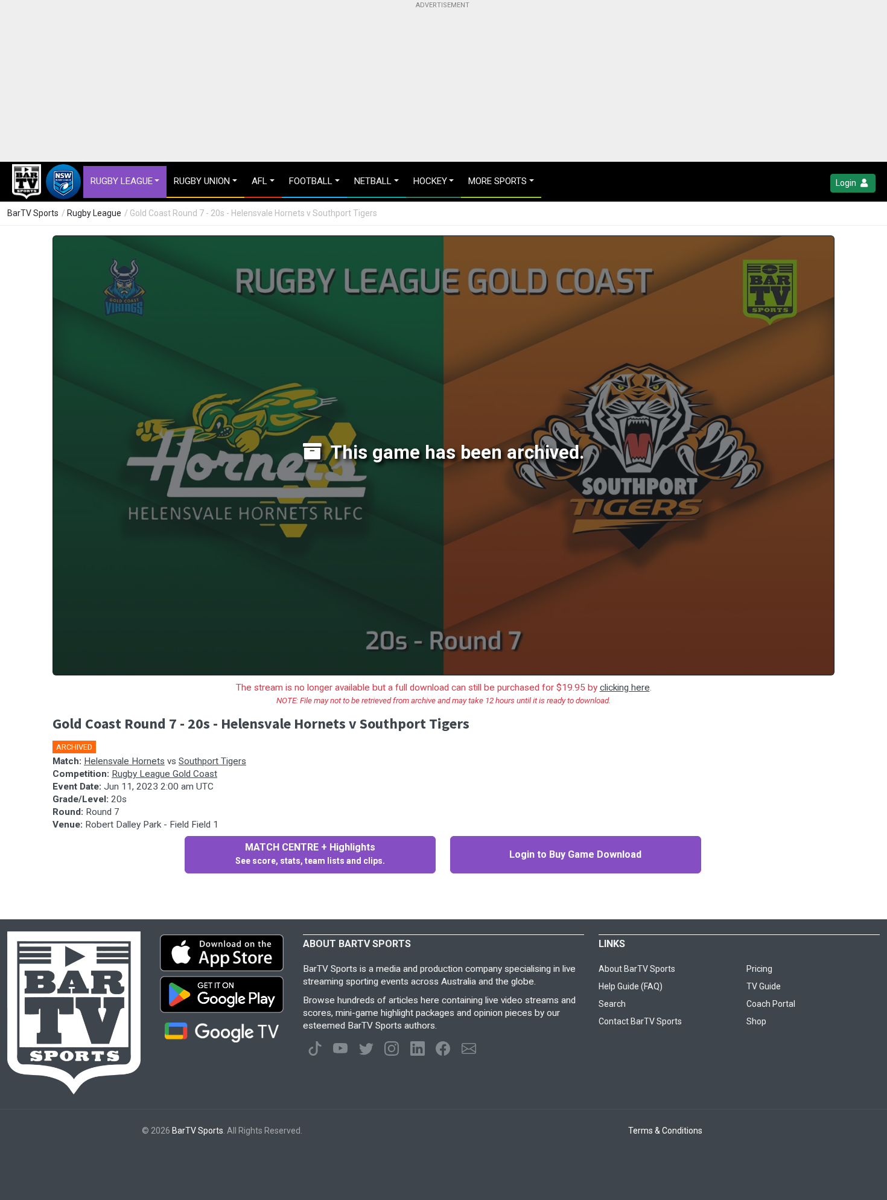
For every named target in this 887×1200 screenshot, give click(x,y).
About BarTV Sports (637, 969)
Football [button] (310, 181)
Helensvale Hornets (124, 761)
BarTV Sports (33, 213)
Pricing (759, 969)
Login (847, 183)
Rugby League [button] (122, 181)
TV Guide (763, 986)
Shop (756, 1021)
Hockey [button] (430, 181)
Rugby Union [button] (202, 181)
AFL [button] (259, 181)
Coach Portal (770, 1004)
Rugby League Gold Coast (164, 773)
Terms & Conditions (665, 1130)
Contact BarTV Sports (640, 1021)
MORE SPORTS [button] (497, 181)
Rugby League (94, 213)
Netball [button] (373, 181)
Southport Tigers (212, 761)
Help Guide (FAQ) (631, 986)
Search (612, 1004)
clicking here (625, 687)
